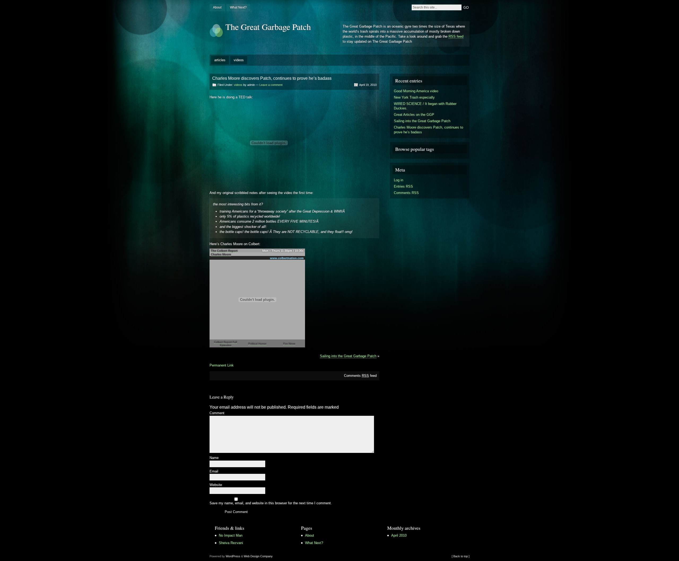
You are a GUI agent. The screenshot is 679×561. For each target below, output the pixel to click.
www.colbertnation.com (287, 258)
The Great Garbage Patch (268, 26)
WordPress (233, 556)
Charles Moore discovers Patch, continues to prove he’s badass (428, 129)
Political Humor (257, 343)
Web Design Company (258, 556)
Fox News (289, 343)
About (217, 7)
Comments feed (360, 376)
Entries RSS (403, 186)
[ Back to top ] (460, 556)
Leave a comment (270, 84)
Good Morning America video (416, 91)
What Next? (238, 7)
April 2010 (399, 535)
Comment (217, 413)
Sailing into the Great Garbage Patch (348, 356)
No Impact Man (230, 535)
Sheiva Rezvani (231, 543)
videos (239, 60)
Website (216, 485)
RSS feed (456, 36)
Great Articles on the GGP (414, 115)
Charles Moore (221, 254)
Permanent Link (222, 365)
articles (219, 60)
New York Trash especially (414, 97)
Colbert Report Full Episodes (225, 344)
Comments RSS (406, 193)
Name (214, 458)
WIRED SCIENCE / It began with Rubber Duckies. (425, 106)
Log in (398, 180)
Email (214, 471)
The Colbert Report (224, 250)
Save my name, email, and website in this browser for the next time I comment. (271, 503)
